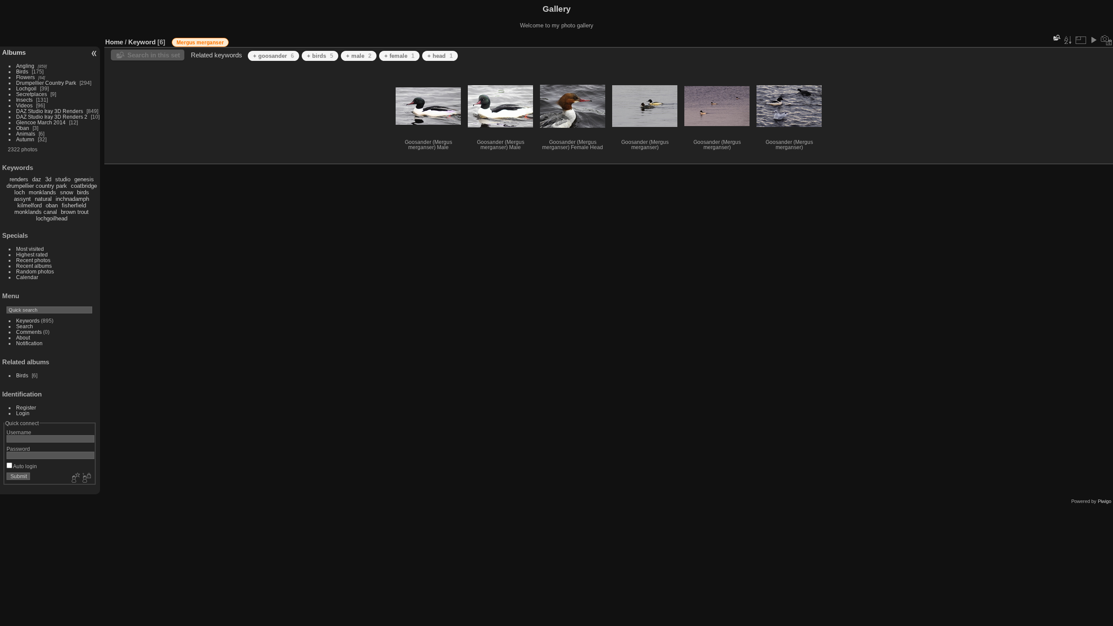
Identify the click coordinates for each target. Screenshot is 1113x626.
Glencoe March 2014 (41, 122)
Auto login (24, 466)
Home (114, 42)
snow (66, 192)
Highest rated (32, 254)
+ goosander (273, 56)
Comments (29, 332)
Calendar (27, 277)
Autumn (25, 139)
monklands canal (35, 212)
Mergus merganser (200, 43)
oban (52, 205)
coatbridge (84, 186)
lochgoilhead (51, 218)
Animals (25, 134)
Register (26, 407)
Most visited (30, 249)
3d (48, 179)
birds (83, 192)
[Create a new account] (74, 478)
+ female (399, 56)
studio (62, 179)
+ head (440, 56)
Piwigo (1104, 501)
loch (19, 192)
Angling (25, 66)
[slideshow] (1093, 40)
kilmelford (29, 205)
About (23, 337)
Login (23, 413)
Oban (22, 128)
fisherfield (74, 205)
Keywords (28, 320)
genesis (84, 179)
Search (24, 326)
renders (19, 179)
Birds (22, 71)
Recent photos (33, 260)
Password (18, 449)
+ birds (320, 56)
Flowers (25, 77)
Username (19, 432)
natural (43, 199)
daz (36, 179)
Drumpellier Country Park (46, 83)
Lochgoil (26, 88)
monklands (42, 192)
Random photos (35, 271)
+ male (358, 56)
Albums (14, 52)
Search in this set (153, 55)
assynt (22, 199)
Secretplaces (31, 94)
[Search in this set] (1056, 37)
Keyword (142, 42)
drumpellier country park (37, 186)
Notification (29, 343)
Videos (24, 105)
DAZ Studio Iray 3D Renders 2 (51, 117)
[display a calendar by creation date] (1106, 40)
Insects (24, 100)
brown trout (75, 212)
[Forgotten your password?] (86, 478)
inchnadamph (72, 199)
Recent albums (34, 266)
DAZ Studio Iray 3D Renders (49, 111)
